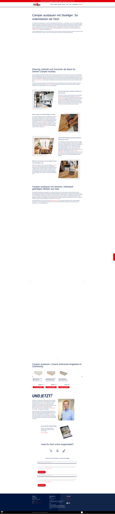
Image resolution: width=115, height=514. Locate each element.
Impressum (68, 500)
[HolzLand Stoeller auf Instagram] (69, 503)
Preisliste (68, 498)
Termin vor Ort (53, 84)
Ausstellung (42, 406)
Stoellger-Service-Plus (46, 29)
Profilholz (64, 153)
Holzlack (80, 28)
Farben (35, 166)
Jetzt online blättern (44, 434)
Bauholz (73, 28)
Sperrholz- (60, 151)
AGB (67, 501)
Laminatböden (54, 121)
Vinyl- (48, 121)
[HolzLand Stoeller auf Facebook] (67, 503)
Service (73, 198)
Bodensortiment (39, 126)
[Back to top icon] (82, 512)
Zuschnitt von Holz (50, 79)
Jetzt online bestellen (38, 387)
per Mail (53, 413)
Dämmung (62, 28)
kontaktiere (45, 402)
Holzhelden (67, 101)
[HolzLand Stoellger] (37, 4)
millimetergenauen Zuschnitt (55, 200)
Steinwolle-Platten (62, 97)
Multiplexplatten (67, 151)
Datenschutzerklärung (62, 468)
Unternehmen (69, 497)
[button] (33, 376)
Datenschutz (68, 499)
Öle (56, 165)
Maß (40, 78)
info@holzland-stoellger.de (56, 467)
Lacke (54, 165)
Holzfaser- (77, 96)
